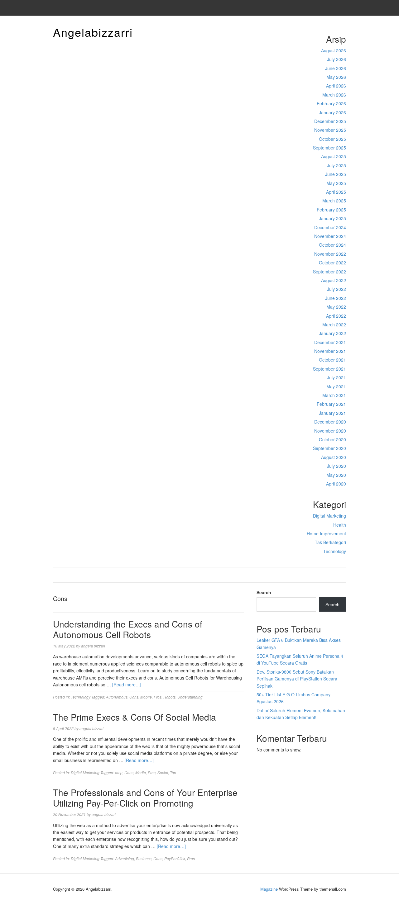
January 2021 (332, 413)
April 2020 (336, 484)
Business (143, 858)
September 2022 (329, 271)
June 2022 (335, 298)
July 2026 (336, 59)
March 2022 (334, 324)
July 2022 (336, 289)
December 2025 (330, 121)
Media (140, 772)
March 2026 (334, 95)
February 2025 (331, 209)
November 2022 (330, 254)
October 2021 (332, 360)
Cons (133, 696)
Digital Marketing (329, 516)
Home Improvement (326, 533)
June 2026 (335, 68)
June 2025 (335, 174)
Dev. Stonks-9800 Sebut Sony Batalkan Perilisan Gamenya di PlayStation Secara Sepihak (297, 679)
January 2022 (332, 333)
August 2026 (333, 50)
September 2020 (329, 448)
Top (173, 772)
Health (339, 525)
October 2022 (332, 262)
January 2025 (332, 218)
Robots (169, 696)
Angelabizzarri (93, 32)
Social (162, 772)
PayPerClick (174, 858)
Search (264, 592)
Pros (157, 696)
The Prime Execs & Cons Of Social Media (134, 717)
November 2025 (330, 130)
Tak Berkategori (330, 542)
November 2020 (330, 431)
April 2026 (336, 86)
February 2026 (331, 103)
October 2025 (332, 139)
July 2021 (336, 377)
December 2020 (330, 422)
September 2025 (329, 148)
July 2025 (336, 165)
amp (119, 772)
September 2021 (329, 369)
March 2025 (334, 200)
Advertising (124, 858)
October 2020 (332, 439)
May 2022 (336, 307)
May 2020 (336, 475)
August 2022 (333, 280)
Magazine (269, 889)
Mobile (146, 696)
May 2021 (336, 386)
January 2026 (332, 112)
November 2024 (330, 236)
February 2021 (331, 404)
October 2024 (332, 245)
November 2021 (330, 351)
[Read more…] (126, 684)
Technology (334, 551)
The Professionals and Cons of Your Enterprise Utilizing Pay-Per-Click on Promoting (145, 797)
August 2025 (333, 156)
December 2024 (330, 227)
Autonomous (116, 696)
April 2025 (336, 192)
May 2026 (336, 77)
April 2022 (336, 316)
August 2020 (333, 457)
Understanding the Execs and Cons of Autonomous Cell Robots (127, 629)
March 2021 (334, 395)
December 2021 (330, 342)
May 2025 (336, 183)
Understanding (190, 696)
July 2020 (336, 466)
